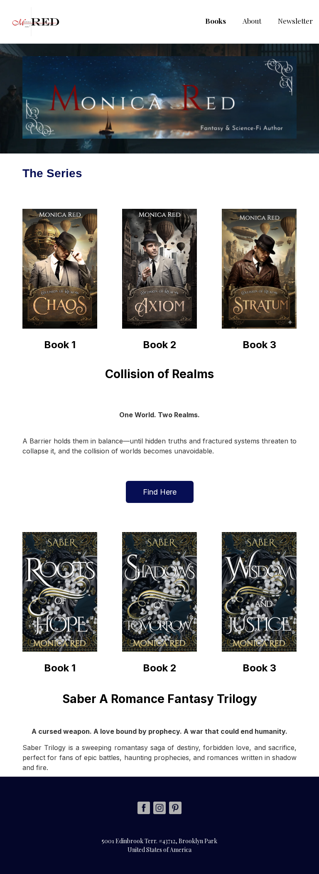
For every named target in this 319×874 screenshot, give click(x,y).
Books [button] (215, 20)
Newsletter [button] (295, 20)
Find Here (160, 492)
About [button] (252, 20)
